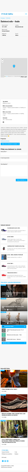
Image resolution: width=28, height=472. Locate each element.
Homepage (3, 18)
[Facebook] (3, 461)
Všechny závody (6, 342)
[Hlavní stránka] (7, 13)
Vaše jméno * (4, 151)
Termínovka (8, 18)
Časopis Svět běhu (5, 452)
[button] (14, 66)
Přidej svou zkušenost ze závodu (9, 143)
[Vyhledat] (22, 14)
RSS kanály (4, 457)
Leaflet (6, 76)
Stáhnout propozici (5, 141)
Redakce (16, 454)
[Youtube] (8, 461)
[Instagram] (5, 461)
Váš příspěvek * (4, 164)
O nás (16, 452)
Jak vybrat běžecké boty (14, 282)
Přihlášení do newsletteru (7, 454)
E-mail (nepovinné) (5, 157)
